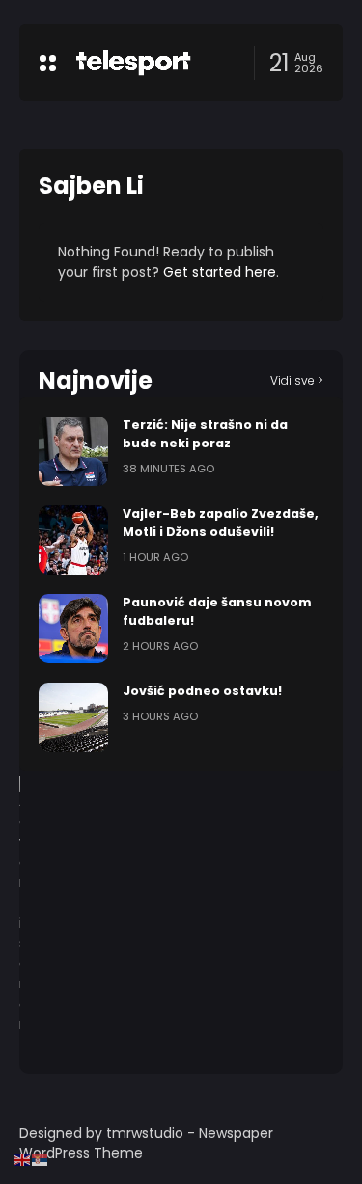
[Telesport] (133, 62)
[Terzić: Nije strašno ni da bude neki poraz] (73, 451)
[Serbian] (40, 1159)
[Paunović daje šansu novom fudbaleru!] (73, 628)
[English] (23, 1159)
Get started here (219, 272)
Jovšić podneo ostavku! (202, 691)
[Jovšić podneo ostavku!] (73, 717)
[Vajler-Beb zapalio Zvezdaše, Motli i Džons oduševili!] (73, 540)
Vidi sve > (296, 380)
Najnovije (96, 380)
